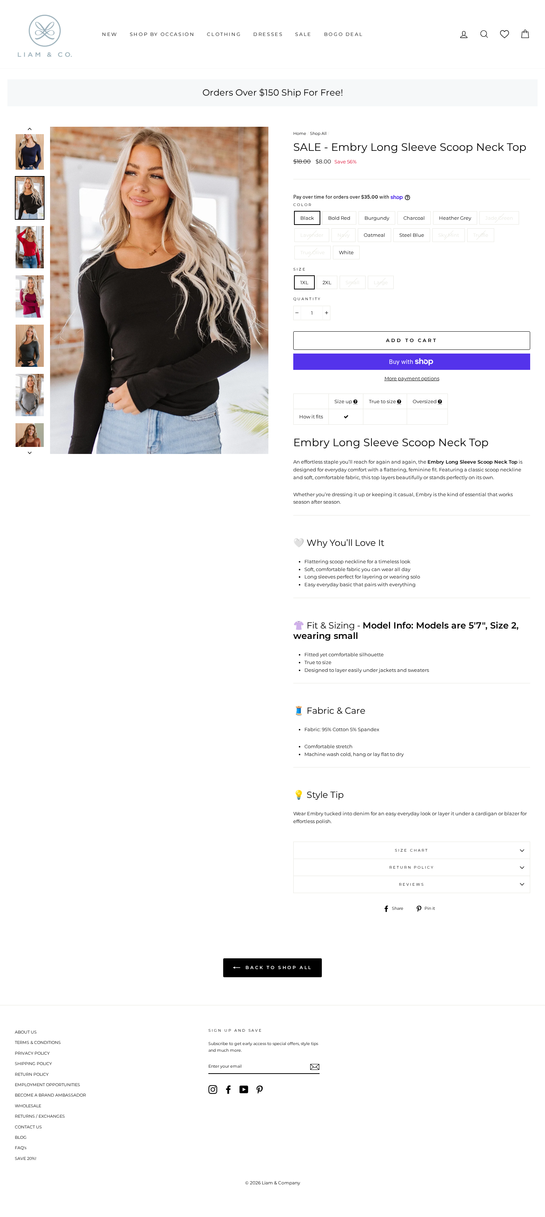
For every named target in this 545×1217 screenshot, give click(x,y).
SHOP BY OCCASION (162, 34)
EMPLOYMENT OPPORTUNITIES (47, 1084)
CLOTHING (224, 34)
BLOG (21, 1137)
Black (307, 218)
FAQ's (20, 1147)
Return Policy (411, 867)
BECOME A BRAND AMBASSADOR (50, 1095)
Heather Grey (455, 218)
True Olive (312, 252)
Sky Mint (448, 235)
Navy (343, 235)
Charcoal (414, 218)
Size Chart (411, 850)
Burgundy (376, 218)
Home (299, 133)
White (346, 252)
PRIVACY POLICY (32, 1053)
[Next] (29, 450)
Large (381, 282)
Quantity (307, 299)
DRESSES (268, 34)
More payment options (411, 378)
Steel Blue (411, 235)
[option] (159, 290)
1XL (304, 282)
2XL (327, 282)
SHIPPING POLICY (33, 1063)
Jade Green (499, 218)
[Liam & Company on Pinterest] (259, 1089)
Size (299, 269)
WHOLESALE (28, 1105)
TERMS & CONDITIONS (38, 1042)
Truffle (480, 235)
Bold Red (339, 218)
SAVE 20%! (25, 1158)
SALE (303, 34)
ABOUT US (26, 1032)
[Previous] (29, 130)
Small (353, 282)
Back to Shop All (277, 967)
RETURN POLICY (32, 1074)
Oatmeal (374, 235)
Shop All (318, 133)
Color (302, 205)
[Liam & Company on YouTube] (244, 1089)
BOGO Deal (343, 34)
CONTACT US (28, 1127)
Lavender (311, 235)
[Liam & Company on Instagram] (212, 1089)
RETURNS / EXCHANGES (40, 1116)
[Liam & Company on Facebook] (228, 1089)
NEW (110, 34)
